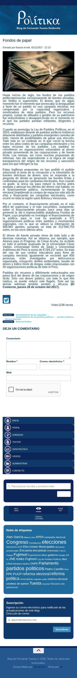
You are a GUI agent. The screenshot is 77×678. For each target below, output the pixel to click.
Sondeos (17, 435)
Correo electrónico (52, 361)
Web (9, 372)
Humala (61, 555)
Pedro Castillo (54, 569)
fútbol (44, 555)
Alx (61, 666)
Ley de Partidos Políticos (49, 559)
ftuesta (19, 47)
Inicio (15, 420)
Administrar (19, 463)
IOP (67, 555)
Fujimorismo (34, 555)
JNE (12, 559)
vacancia (46, 584)
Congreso (17, 542)
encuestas (40, 550)
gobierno (53, 554)
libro (64, 559)
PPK (9, 574)
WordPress (40, 666)
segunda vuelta (40, 579)
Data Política (20, 449)
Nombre (11, 361)
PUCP (17, 574)
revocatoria (26, 579)
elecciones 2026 (14, 547)
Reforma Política (24, 321)
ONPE (34, 563)
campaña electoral (54, 537)
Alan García (14, 537)
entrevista (52, 550)
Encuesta (26, 550)
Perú (66, 569)
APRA (40, 537)
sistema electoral (57, 578)
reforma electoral (36, 574)
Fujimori (20, 554)
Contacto (18, 470)
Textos (16, 442)
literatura (17, 563)
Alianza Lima (29, 537)
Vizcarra (55, 583)
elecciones (54, 542)
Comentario (13, 338)
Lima (9, 563)
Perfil (16, 428)
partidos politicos (25, 568)
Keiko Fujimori (26, 559)
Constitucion (35, 543)
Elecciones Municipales (39, 546)
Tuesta (35, 583)
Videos (16, 456)
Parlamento (49, 563)
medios (26, 564)
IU (7, 559)
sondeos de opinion (17, 583)
